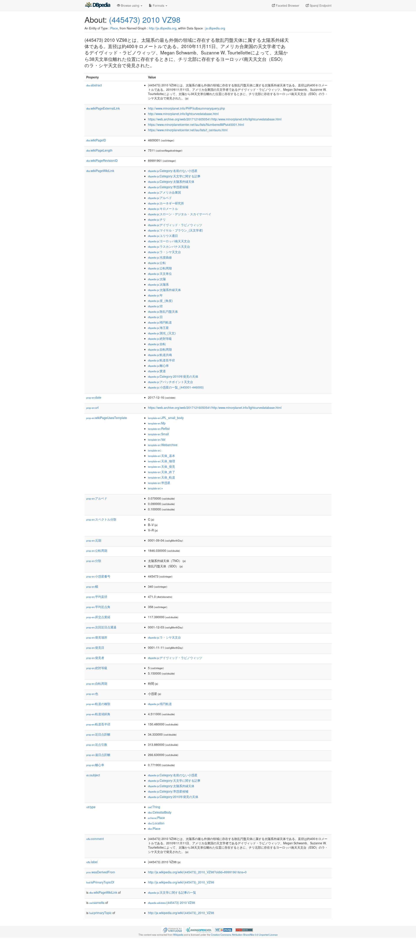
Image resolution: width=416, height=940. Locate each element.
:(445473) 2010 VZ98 (171, 902)
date (93, 397)
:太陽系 (158, 284)
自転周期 (96, 683)
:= (155, 488)
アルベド (96, 498)
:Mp (157, 423)
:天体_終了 (161, 472)
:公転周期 (160, 268)
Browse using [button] (130, 5)
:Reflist (159, 428)
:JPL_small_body (166, 418)
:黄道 (157, 371)
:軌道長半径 (161, 360)
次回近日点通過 (101, 627)
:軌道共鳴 (160, 355)
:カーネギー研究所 (166, 203)
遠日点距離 (98, 754)
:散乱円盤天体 (163, 311)
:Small (158, 434)
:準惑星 (159, 483)
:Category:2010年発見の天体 (173, 376)
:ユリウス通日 (163, 235)
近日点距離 (98, 734)
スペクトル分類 (101, 519)
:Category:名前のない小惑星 (172, 170)
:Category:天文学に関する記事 (174, 176)
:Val (156, 439)
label (92, 862)
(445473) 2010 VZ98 (144, 19)
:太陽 (157, 279)
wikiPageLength (99, 150)
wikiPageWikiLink (100, 170)
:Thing (154, 807)
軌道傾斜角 (98, 714)
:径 (155, 306)
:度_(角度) (160, 300)
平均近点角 (98, 607)
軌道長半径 (98, 724)
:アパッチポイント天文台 (170, 382)
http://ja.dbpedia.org (162, 28)
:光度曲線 (160, 257)
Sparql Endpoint (320, 5)
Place (114, 28)
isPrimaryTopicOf (100, 882)
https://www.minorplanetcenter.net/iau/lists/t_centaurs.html (188, 130)
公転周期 (96, 550)
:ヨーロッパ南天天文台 (169, 241)
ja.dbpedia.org (215, 28)
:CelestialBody (159, 812)
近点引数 (96, 744)
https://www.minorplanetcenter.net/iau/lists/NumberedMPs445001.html (196, 124)
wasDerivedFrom (100, 872)
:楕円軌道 (160, 322)
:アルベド (160, 198)
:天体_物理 (161, 461)
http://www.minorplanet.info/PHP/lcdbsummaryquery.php (186, 108)
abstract (94, 85)
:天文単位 (160, 273)
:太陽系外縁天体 (164, 290)
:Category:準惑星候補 (168, 187)
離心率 (95, 765)
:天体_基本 (161, 455)
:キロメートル (163, 208)
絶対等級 (96, 668)
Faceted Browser (287, 5)
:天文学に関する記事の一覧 (172, 892)
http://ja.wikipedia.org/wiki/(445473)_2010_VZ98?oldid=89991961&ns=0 (197, 872)
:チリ (157, 219)
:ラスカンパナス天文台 (169, 246)
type (91, 807)
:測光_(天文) (162, 333)
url (92, 407)
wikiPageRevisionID (102, 160)
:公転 (157, 262)
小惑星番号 (98, 576)
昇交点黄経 (98, 617)
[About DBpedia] (97, 5)
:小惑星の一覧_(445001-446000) (176, 387)
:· (155, 450)
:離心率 (158, 365)
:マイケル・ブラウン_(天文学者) (175, 230)
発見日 (95, 647)
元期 (93, 540)
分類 (93, 560)
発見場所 (96, 637)
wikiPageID (96, 140)
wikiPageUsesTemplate (106, 418)
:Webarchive (162, 445)
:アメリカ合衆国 (164, 192)
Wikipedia (178, 934)
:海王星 (158, 327)
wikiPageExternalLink (103, 108)
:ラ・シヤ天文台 (164, 252)
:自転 (157, 344)
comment (95, 838)
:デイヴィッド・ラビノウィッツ (175, 225)
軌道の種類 (98, 704)
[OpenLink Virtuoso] (172, 929)
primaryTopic (100, 913)
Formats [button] (158, 5)
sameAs (96, 902)
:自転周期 (160, 349)
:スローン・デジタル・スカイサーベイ (179, 214)
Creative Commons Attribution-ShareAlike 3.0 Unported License (244, 934)
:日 (155, 317)
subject (93, 775)
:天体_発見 (161, 466)
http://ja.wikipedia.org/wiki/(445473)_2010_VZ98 (181, 882)
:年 (155, 295)
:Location (156, 823)
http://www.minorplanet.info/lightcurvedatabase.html (183, 114)
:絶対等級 (160, 338)
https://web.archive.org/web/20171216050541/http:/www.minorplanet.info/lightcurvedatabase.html (214, 119)
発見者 (95, 657)
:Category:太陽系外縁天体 (171, 181)
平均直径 (96, 596)
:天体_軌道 (161, 477)
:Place (156, 817)
